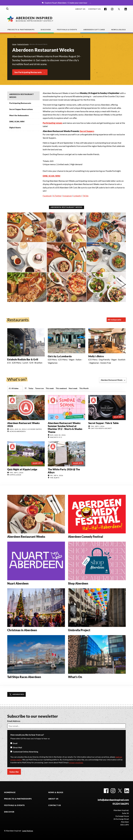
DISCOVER (9, 812)
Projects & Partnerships (21, 30)
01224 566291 (121, 803)
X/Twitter (57, 195)
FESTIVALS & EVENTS (14, 805)
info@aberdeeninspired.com (113, 799)
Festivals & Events (67, 30)
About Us (80, 9)
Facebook (105, 9)
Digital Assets (15, 128)
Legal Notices (27, 831)
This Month (84, 388)
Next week (73, 388)
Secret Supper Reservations (21, 109)
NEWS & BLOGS (55, 792)
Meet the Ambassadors (19, 115)
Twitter (119, 9)
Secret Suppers (87, 131)
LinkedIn (125, 9)
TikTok (85, 195)
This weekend (61, 388)
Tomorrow (39, 388)
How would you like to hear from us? (27, 734)
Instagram (112, 9)
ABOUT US (53, 799)
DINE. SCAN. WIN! (51, 176)
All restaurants (114, 319)
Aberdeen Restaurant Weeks (21, 95)
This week (50, 388)
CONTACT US (54, 805)
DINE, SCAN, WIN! (17, 122)
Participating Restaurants (20, 103)
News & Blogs (118, 30)
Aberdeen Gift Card (94, 30)
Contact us (94, 9)
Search (7, 8)
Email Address (13, 721)
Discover (46, 30)
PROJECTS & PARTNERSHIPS (18, 799)
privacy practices (76, 762)
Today (30, 388)
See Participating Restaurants (28, 72)
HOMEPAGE (10, 792)
